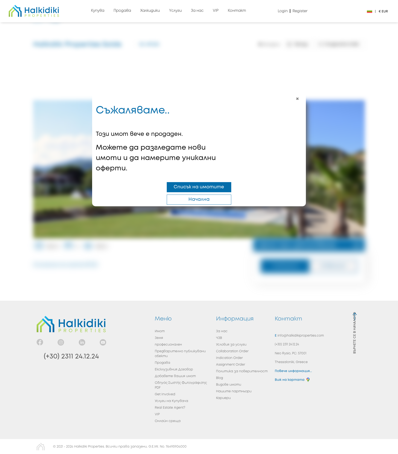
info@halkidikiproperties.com (300, 335)
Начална (199, 199)
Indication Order (229, 358)
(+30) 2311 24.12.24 (71, 356)
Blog (219, 378)
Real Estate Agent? (170, 407)
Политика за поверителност (242, 371)
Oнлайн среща (168, 421)
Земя (159, 338)
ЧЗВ (219, 338)
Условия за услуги (231, 344)
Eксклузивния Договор (174, 369)
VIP (157, 414)
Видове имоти (228, 384)
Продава (162, 362)
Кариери (223, 398)
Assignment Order (230, 364)
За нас (222, 331)
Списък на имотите (199, 187)
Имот (160, 331)
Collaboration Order (232, 351)
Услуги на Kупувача (171, 401)
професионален (168, 344)
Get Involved (165, 394)
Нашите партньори (234, 391)
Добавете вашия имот (175, 376)
